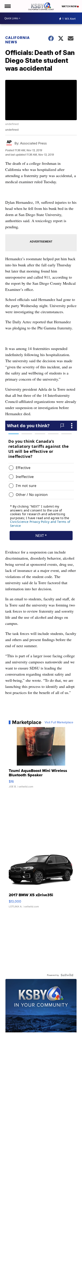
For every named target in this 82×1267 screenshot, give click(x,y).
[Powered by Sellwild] (67, 975)
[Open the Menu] (7, 6)
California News (17, 39)
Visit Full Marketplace (59, 722)
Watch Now (69, 6)
